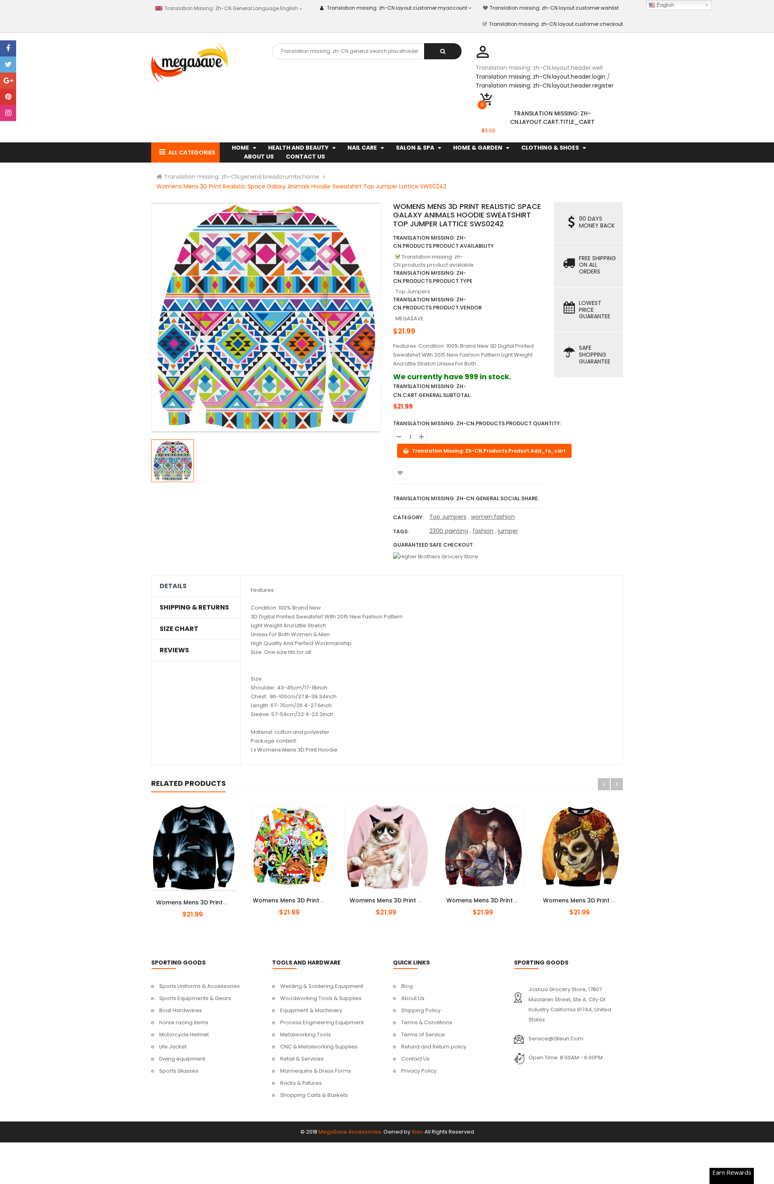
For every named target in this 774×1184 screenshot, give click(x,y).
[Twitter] (8, 64)
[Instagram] (8, 113)
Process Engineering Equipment (322, 1022)
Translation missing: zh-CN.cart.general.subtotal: (432, 390)
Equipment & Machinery (311, 1010)
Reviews (174, 650)
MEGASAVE (409, 318)
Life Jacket (173, 1046)
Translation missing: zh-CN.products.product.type (432, 277)
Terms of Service (423, 1034)
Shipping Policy (421, 1010)
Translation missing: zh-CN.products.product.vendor (437, 303)
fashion (482, 531)
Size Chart (179, 628)
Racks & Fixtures (301, 1083)
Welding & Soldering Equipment (321, 986)
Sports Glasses (178, 1071)
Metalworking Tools (305, 1034)
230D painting (448, 531)
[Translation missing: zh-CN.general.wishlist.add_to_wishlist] (400, 473)
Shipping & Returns (194, 607)
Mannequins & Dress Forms (315, 1071)
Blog (407, 986)
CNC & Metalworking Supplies (319, 1046)
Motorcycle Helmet (184, 1034)
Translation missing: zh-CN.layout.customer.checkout (556, 24)
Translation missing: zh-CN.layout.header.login (540, 77)
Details (173, 586)
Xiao (417, 1132)
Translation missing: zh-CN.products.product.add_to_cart (200, 898)
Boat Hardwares (180, 1010)
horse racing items (183, 1022)
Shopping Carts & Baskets (314, 1095)
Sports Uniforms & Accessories (199, 986)
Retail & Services (302, 1059)
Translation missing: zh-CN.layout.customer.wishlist (554, 7)
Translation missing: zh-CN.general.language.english (230, 8)
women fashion (493, 517)
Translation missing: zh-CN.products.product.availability (443, 242)
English (664, 5)
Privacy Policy (419, 1071)
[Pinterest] (8, 97)
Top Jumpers (447, 517)
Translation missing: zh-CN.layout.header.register (545, 85)
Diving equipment (182, 1059)
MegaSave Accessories (349, 1132)
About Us (412, 998)
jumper (508, 531)
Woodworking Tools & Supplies (321, 998)
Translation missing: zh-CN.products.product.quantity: (477, 423)
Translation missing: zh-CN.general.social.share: (466, 498)
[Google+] (8, 81)
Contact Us (415, 1059)
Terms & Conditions (426, 1022)
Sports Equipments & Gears (195, 998)
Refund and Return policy (433, 1046)
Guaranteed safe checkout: (433, 545)
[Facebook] (8, 48)
